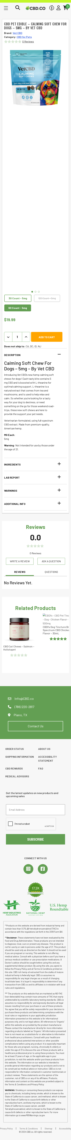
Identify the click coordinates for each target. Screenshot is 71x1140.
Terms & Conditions (28, 1128)
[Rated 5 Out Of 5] (59, 638)
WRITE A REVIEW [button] (20, 561)
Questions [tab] (51, 571)
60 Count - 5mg (17, 307)
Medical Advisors (17, 776)
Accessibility (65, 1128)
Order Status (14, 748)
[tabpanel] (35, 78)
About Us (44, 748)
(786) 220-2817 (24, 707)
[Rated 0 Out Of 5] (19, 655)
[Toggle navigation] (6, 7)
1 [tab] (32, 292)
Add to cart (47, 337)
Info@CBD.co (24, 699)
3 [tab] (39, 292)
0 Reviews (28, 41)
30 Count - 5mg (18, 298)
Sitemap (48, 1128)
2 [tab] (35, 292)
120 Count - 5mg (47, 298)
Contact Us (35, 726)
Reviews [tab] (19, 571)
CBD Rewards (14, 768)
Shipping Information (19, 756)
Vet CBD (17, 32)
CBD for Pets (24, 36)
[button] (33, 354)
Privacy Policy (6, 1128)
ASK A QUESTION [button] (51, 561)
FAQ (40, 768)
